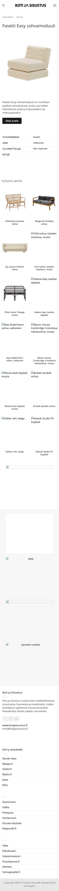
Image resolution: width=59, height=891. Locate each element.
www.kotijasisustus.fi (15, 725)
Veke (5, 845)
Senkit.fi (7, 769)
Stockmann (9, 802)
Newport (7, 764)
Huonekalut (7, 17)
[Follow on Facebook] (5, 718)
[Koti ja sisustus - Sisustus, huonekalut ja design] (30, 5)
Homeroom (9, 818)
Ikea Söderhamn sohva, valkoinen (14, 359)
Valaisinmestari (11, 856)
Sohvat (19, 17)
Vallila (5, 807)
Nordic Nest (9, 758)
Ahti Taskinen (40, 148)
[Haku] (3, 5)
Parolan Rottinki (12, 823)
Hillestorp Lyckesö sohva (14, 222)
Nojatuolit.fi (9, 828)
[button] (55, 5)
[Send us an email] (16, 718)
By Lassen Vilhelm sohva (15, 268)
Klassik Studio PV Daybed (44, 453)
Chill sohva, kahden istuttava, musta (44, 268)
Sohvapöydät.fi (11, 872)
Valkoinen (38, 142)
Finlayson (8, 812)
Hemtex (7, 866)
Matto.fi (7, 774)
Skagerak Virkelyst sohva (44, 222)
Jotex (5, 779)
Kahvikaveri (9, 851)
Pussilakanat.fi (11, 861)
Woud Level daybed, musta (15, 407)
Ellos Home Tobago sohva (15, 313)
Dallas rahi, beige (15, 451)
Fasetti (36, 136)
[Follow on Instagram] (11, 718)
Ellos (5, 785)
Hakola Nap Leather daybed (44, 313)
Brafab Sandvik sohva (44, 406)
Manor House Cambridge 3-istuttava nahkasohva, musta (44, 360)
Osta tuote (12, 120)
